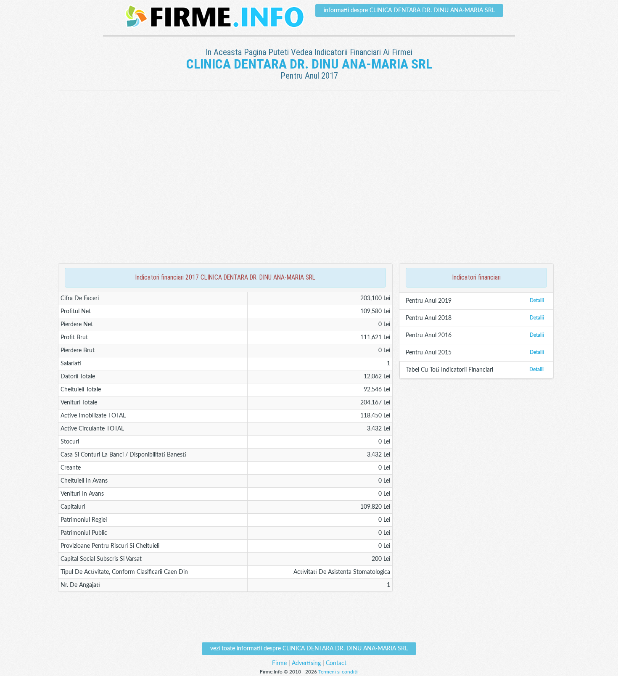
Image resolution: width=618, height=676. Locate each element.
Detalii (537, 300)
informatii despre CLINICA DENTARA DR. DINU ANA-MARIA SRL (409, 10)
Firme (279, 663)
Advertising (306, 663)
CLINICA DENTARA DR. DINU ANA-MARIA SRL (309, 64)
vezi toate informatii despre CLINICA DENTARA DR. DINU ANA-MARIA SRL (309, 649)
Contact (336, 663)
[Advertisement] (309, 118)
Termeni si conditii (338, 671)
